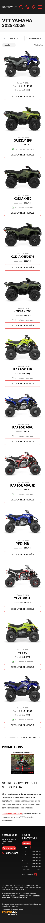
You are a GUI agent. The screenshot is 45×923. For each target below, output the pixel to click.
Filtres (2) (14, 38)
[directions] (33, 7)
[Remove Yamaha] (12, 45)
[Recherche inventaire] (21, 7)
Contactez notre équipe (12, 813)
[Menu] (40, 6)
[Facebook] (35, 874)
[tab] (26, 843)
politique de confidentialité (19, 896)
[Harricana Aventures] (9, 7)
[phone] (27, 7)
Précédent (13, 737)
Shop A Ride (19, 909)
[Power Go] (22, 913)
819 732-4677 (12, 853)
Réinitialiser (38, 45)
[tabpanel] (31, 861)
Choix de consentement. (19, 898)
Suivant (32, 737)
